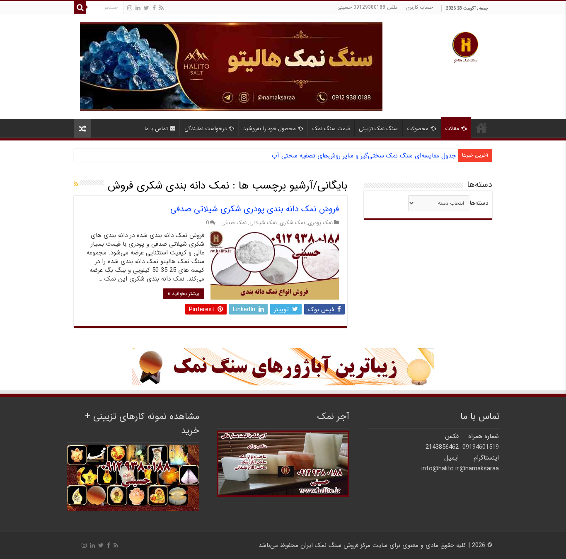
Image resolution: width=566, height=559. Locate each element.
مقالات (452, 128)
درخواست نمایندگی (205, 128)
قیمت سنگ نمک (331, 128)
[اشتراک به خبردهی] (76, 184)
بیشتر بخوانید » (183, 294)
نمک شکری (292, 223)
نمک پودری (320, 223)
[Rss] (161, 8)
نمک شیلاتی (263, 223)
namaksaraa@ (479, 469)
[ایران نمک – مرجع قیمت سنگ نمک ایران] (465, 46)
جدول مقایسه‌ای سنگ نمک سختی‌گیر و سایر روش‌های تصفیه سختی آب (364, 156)
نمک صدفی (234, 223)
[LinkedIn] (138, 8)
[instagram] (129, 8)
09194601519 (480, 447)
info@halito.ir (440, 469)
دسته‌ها (478, 203)
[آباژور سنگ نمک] (283, 366)
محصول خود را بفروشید (269, 128)
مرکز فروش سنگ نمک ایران (335, 545)
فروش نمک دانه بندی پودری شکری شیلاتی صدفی (254, 209)
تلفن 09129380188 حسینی (367, 7)
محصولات (417, 128)
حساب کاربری (419, 7)
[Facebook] (154, 8)
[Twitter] (146, 8)
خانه (481, 127)
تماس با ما (156, 128)
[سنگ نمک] (231, 66)
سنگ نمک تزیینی (378, 128)
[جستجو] (80, 7)
